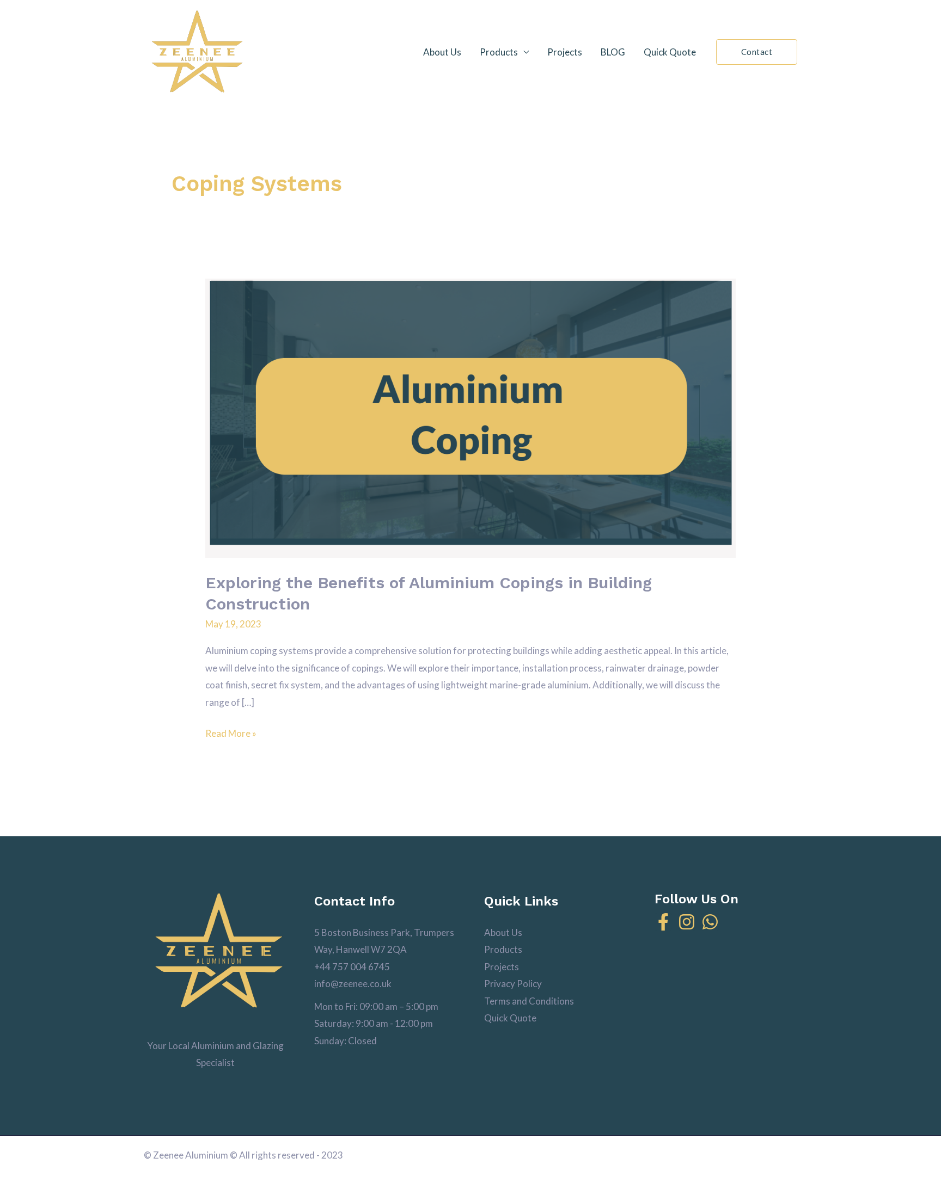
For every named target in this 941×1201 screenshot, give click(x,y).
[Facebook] (663, 922)
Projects (564, 52)
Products (499, 52)
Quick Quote (670, 52)
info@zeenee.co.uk (353, 983)
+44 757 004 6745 (352, 966)
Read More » (230, 732)
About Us (442, 52)
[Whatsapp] (710, 922)
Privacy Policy (513, 983)
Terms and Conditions (529, 1001)
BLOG (613, 52)
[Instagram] (686, 922)
